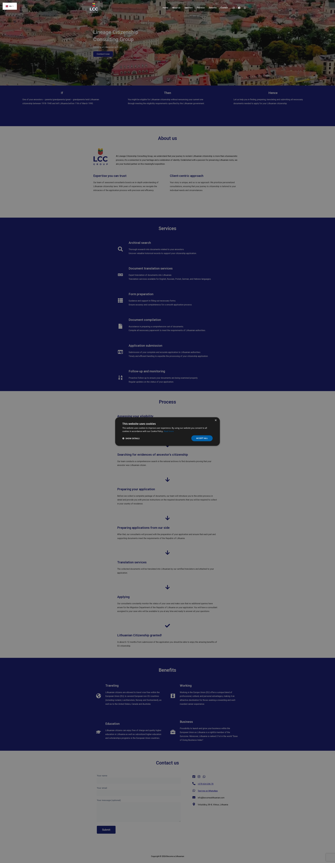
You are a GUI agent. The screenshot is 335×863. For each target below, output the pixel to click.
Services (189, 7)
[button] (130, 438)
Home (165, 7)
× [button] (216, 420)
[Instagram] (233, 8)
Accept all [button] (202, 438)
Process (201, 7)
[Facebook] (239, 8)
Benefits (213, 7)
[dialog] (167, 431)
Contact (224, 7)
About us (176, 7)
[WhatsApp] (245, 8)
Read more (169, 431)
